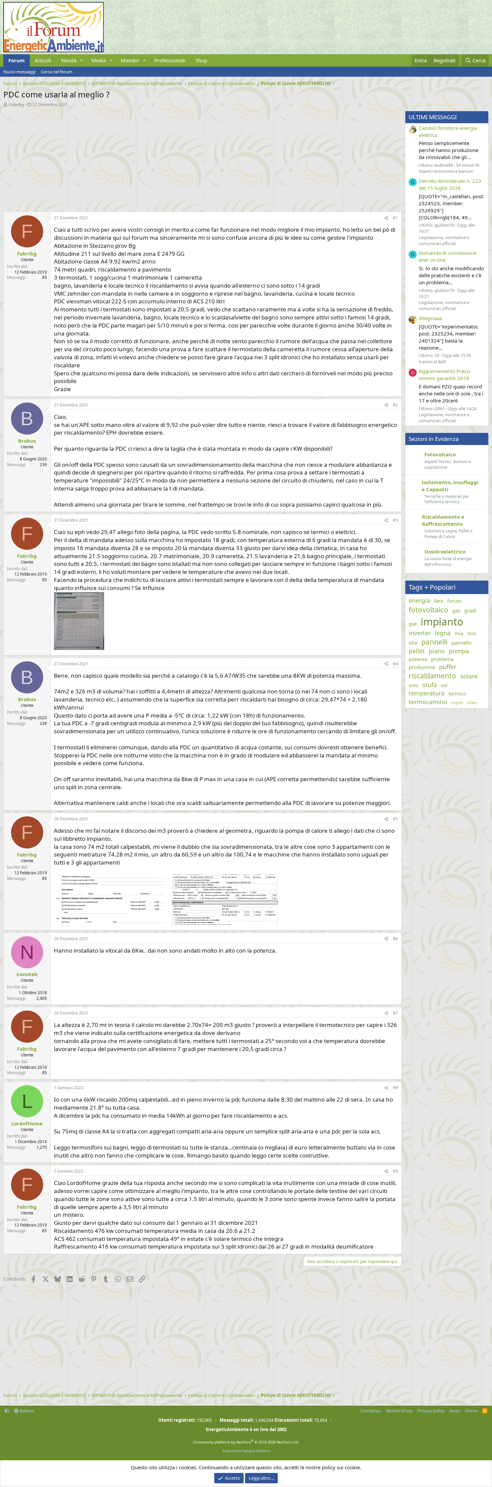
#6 (395, 939)
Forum (16, 60)
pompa (459, 651)
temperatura (426, 693)
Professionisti (169, 60)
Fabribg (16, 104)
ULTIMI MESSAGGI (433, 117)
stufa (429, 685)
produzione (422, 667)
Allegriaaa (430, 318)
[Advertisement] (200, 158)
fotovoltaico (428, 609)
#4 (395, 664)
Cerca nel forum (56, 72)
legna (442, 633)
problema (442, 659)
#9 (395, 1171)
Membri (130, 60)
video (472, 702)
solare (469, 676)
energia (419, 600)
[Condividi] (386, 218)
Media (98, 60)
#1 (395, 218)
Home (471, 1411)
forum (454, 600)
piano (437, 651)
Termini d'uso (399, 1411)
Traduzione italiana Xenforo (246, 1450)
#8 (395, 1088)
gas (456, 610)
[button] (81, 60)
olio (413, 642)
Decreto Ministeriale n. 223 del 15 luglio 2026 (450, 184)
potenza (418, 659)
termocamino (428, 702)
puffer (447, 667)
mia (459, 633)
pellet (417, 651)
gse (413, 623)
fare (438, 600)
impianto (442, 621)
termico (457, 693)
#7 (395, 1013)
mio (471, 633)
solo (413, 685)
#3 (395, 520)
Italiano (26, 1411)
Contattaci (370, 1411)
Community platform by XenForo (246, 1441)
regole (457, 702)
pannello (462, 642)
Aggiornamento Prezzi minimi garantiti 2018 (444, 374)
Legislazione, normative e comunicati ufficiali (444, 240)
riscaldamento (432, 675)
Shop (201, 60)
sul (444, 685)
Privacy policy (431, 1411)
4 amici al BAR (432, 362)
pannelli (434, 642)
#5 (395, 819)
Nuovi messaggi (19, 72)
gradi (470, 610)
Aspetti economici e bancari (446, 171)
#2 (395, 405)
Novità (68, 60)
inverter (420, 633)
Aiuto (454, 1411)
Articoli (43, 60)
